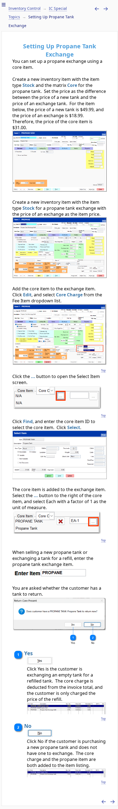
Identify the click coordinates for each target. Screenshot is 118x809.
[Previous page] (97, 8)
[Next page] (105, 8)
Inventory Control (25, 8)
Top (103, 370)
